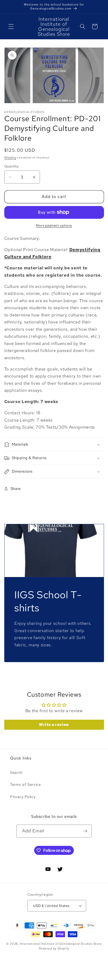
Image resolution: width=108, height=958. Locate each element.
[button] (11, 27)
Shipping (10, 157)
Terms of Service (25, 784)
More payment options (54, 225)
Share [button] (16, 488)
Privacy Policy (22, 796)
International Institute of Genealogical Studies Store (61, 944)
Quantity (11, 166)
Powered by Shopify (54, 948)
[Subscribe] (85, 831)
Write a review (54, 724)
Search (16, 772)
